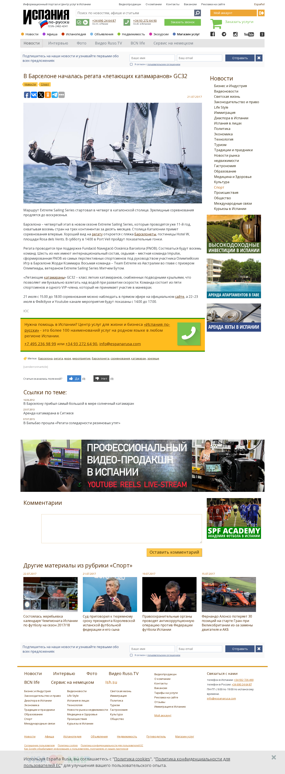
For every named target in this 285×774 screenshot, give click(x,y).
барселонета (100, 358)
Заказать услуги (239, 21)
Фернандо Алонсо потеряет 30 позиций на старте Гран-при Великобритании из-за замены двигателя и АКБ (227, 623)
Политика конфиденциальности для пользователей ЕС (112, 745)
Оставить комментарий (174, 552)
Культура (221, 182)
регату (97, 234)
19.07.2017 (148, 574)
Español (259, 4)
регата (58, 358)
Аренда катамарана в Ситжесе (48, 413)
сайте (179, 296)
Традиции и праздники (233, 150)
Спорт (219, 187)
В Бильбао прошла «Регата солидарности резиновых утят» (71, 423)
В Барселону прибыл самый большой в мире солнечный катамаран (78, 403)
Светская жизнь (227, 96)
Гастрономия (225, 166)
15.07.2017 (208, 574)
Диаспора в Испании (231, 118)
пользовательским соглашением (163, 64)
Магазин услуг (188, 34)
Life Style (221, 107)
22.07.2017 (29, 574)
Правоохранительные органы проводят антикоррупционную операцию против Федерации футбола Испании (168, 623)
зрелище (153, 358)
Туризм (220, 144)
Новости (31, 34)
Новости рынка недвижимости (87, 710)
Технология (223, 139)
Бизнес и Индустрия (230, 86)
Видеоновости (226, 91)
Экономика (223, 134)
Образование (225, 171)
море (67, 358)
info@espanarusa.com (120, 343)
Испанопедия (76, 34)
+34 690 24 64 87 (104, 21)
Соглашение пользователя (39, 745)
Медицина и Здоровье (233, 176)
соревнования (120, 358)
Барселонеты (145, 234)
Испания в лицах (228, 123)
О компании (154, 4)
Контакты (172, 4)
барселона (45, 358)
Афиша (52, 34)
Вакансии (190, 4)
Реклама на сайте (213, 4)
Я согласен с (157, 64)
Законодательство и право (236, 102)
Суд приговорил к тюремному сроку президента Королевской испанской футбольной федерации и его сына (109, 623)
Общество (222, 198)
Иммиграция (224, 112)
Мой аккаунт (163, 715)
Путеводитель (156, 736)
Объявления (104, 34)
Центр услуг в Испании (76, 4)
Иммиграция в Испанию (170, 706)
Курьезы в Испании (230, 208)
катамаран (138, 358)
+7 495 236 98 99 (40, 343)
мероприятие (81, 358)
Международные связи (233, 203)
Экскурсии (161, 34)
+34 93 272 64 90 (145, 21)
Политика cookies (68, 745)
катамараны (54, 277)
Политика (222, 128)
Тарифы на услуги (166, 693)
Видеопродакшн (130, 4)
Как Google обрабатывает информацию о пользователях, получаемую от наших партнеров (76, 748)
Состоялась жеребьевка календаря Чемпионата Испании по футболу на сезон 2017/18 (50, 620)
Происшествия (226, 192)
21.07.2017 (89, 574)
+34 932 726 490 (243, 680)
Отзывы (159, 702)
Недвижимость (133, 34)
